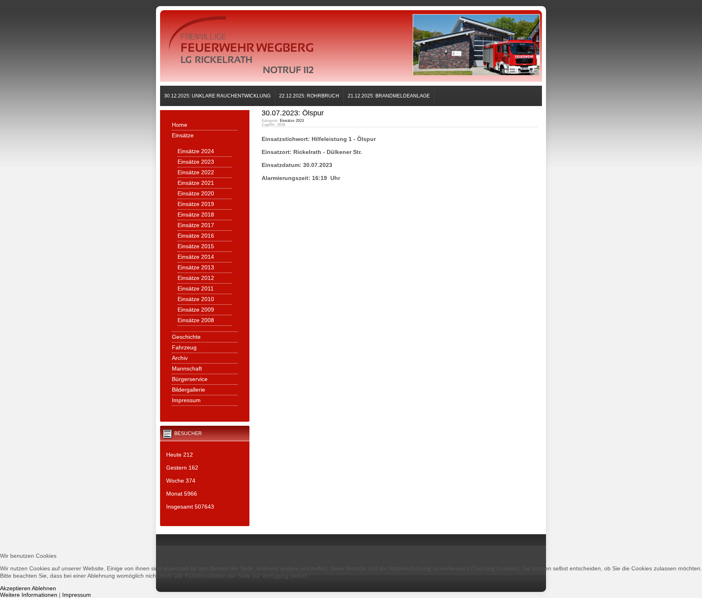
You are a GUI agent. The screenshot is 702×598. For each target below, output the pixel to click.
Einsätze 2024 (196, 151)
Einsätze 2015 (196, 246)
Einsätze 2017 (196, 225)
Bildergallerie (188, 389)
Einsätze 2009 (196, 309)
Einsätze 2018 (196, 214)
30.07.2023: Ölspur (293, 113)
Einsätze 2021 (196, 183)
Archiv (180, 358)
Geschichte (186, 337)
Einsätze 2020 (196, 193)
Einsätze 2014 (196, 257)
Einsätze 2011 (196, 288)
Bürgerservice (190, 379)
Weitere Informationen (28, 595)
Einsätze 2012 (196, 278)
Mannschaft (187, 368)
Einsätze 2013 (196, 267)
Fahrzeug (184, 347)
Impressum (186, 400)
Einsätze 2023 (196, 161)
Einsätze (183, 135)
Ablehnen (44, 588)
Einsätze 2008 (196, 320)
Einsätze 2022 (196, 172)
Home (179, 124)
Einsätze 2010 (196, 299)
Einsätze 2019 (196, 204)
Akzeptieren (15, 588)
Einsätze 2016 (196, 235)
